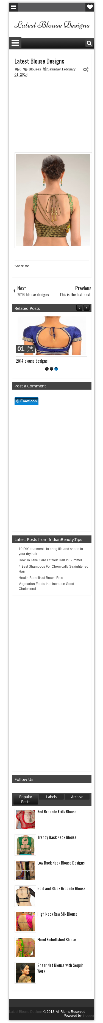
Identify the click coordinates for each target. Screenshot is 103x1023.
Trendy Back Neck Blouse (56, 837)
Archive (77, 796)
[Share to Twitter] (75, 320)
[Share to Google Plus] (81, 320)
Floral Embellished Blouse (56, 939)
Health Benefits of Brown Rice (41, 578)
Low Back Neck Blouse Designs (61, 863)
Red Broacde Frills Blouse (56, 811)
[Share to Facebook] (69, 320)
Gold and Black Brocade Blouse (61, 888)
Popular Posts (25, 799)
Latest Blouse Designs (39, 60)
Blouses (35, 69)
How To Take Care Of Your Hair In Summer (50, 560)
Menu (13, 7)
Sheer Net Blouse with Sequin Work (60, 968)
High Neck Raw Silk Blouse (57, 914)
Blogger (88, 1015)
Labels (51, 796)
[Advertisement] (56, 116)
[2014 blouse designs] (52, 335)
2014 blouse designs (32, 361)
